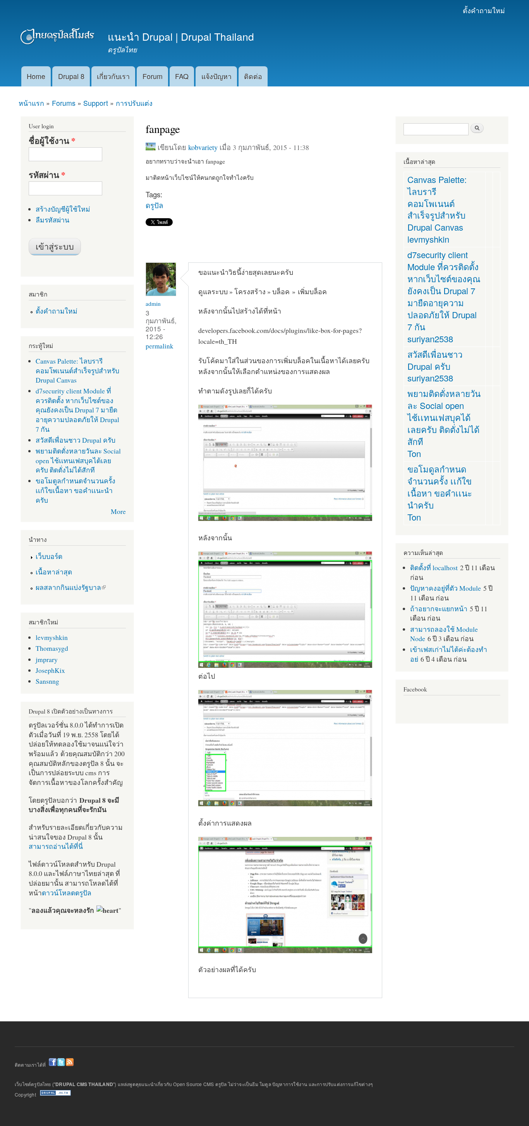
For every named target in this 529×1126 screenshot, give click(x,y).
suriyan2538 (430, 339)
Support (95, 103)
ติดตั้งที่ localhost (434, 567)
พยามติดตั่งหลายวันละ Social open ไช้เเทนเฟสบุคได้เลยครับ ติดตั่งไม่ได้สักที (78, 460)
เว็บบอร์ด (49, 556)
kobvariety (203, 147)
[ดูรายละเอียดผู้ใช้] (161, 294)
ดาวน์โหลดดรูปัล (66, 892)
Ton (414, 453)
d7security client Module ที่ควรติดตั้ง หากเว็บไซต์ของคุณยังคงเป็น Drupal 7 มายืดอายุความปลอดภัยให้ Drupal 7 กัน (77, 409)
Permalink (159, 345)
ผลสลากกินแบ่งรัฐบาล (68, 587)
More (118, 511)
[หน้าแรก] (58, 37)
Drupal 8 (71, 76)
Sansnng (47, 681)
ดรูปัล (154, 205)
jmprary (47, 659)
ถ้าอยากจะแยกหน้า (438, 608)
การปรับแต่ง (134, 103)
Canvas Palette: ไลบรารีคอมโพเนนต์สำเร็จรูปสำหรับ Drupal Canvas (77, 370)
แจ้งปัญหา (216, 76)
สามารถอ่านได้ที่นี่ (56, 846)
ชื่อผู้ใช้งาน (52, 141)
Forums (64, 103)
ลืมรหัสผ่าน (52, 219)
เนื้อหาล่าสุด (54, 571)
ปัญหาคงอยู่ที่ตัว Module (445, 588)
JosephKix (50, 670)
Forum (153, 76)
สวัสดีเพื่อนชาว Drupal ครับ (75, 440)
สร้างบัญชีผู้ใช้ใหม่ (63, 209)
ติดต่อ (253, 76)
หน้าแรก (31, 103)
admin (153, 303)
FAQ (182, 76)
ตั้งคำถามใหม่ (484, 10)
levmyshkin (52, 637)
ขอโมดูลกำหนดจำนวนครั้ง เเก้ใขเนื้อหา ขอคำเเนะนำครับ (75, 490)
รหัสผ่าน (47, 175)
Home (36, 76)
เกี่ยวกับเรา (113, 76)
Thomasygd (52, 648)
